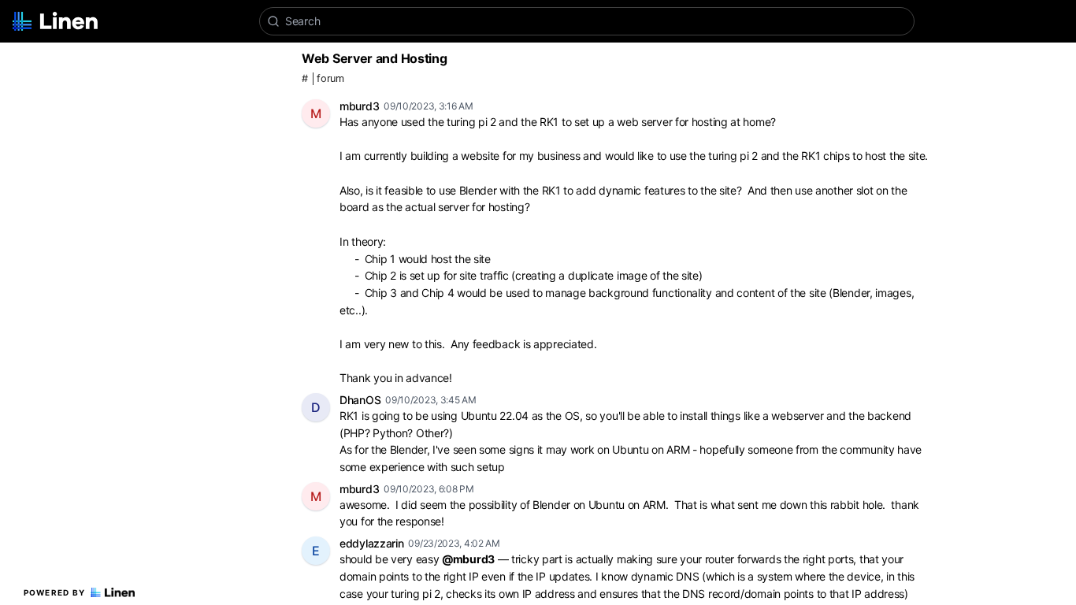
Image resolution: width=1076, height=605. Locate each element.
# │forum (323, 78)
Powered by (55, 592)
